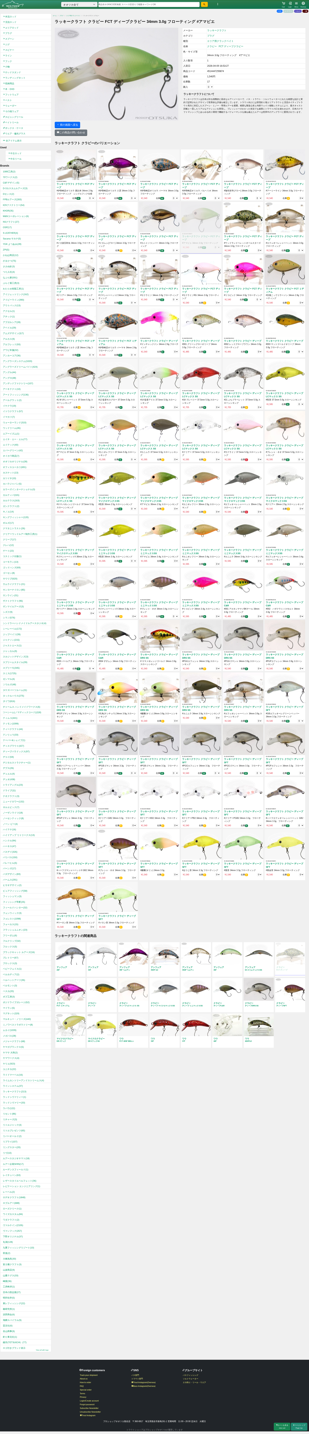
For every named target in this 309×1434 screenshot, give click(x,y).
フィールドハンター (15, 907)
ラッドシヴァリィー (14, 1097)
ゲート (8, 550)
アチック (9, 316)
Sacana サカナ (12, 238)
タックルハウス (13, 695)
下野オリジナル (13, 1236)
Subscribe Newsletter (89, 1408)
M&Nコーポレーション (16, 216)
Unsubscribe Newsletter (90, 1412)
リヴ (7, 1153)
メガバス (9, 1036)
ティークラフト (13, 729)
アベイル (9, 327)
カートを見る (283, 1426)
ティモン (11, 723)
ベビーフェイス (12, 968)
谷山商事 (9, 1331)
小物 (7, 66)
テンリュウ (10, 734)
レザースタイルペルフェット (19, 1180)
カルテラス (11, 500)
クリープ (9, 539)
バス (279, 11)
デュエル (9, 773)
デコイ (8, 757)
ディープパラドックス (16, 751)
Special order (86, 1390)
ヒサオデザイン (12, 885)
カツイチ (9, 478)
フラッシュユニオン (15, 930)
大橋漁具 (9, 1258)
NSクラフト (11, 222)
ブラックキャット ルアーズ (19, 952)
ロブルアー (11, 1203)
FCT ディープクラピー (231, 46)
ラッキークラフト (14, 1091)
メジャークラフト (14, 1041)
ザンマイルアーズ (13, 606)
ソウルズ (9, 684)
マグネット (11, 1013)
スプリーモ (11, 668)
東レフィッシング (14, 1303)
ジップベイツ (12, 634)
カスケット (10, 472)
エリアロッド (12, 27)
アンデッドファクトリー (18, 383)
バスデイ (10, 852)
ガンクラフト (11, 506)
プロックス (10, 963)
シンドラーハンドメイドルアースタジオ (24, 623)
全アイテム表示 (13, 140)
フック (8, 61)
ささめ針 (9, 266)
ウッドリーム (12, 428)
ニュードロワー (13, 801)
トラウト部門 (137, 1379)
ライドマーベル (13, 1074)
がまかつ (9, 261)
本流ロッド (10, 16)
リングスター (12, 1147)
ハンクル (9, 840)
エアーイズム (11, 433)
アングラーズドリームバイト (20, 367)
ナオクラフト (11, 796)
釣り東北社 (10, 1337)
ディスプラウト (13, 746)
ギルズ (8, 523)
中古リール (16, 159)
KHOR (8, 210)
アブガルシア (12, 322)
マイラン (9, 1008)
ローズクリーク (12, 1208)
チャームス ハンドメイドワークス (21, 707)
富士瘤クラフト (12, 1264)
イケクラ (9, 405)
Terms (82, 1393)
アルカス (9, 339)
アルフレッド (12, 344)
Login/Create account (89, 1401)
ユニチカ (9, 1069)
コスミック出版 (12, 556)
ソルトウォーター (190, 1379)
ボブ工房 (9, 996)
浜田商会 (9, 1314)
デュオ (9, 779)
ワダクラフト (11, 1219)
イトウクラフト (13, 411)
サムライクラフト (14, 584)
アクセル (9, 311)
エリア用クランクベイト (73, 15)
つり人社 (9, 272)
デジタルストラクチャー (17, 762)
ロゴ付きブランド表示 (26, 1349)
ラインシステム (13, 1086)
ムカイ (9, 1030)
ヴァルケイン (13, 1225)
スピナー (9, 50)
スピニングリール (14, 117)
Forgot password (87, 1404)
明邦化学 (9, 1297)
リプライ (10, 1141)
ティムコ (10, 718)
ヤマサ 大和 (10, 1052)
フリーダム (10, 935)
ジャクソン (11, 640)
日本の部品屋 (12, 1292)
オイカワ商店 (11, 456)
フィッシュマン (12, 896)
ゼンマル (9, 679)
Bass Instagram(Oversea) (144, 1386)
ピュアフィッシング (15, 891)
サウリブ (10, 578)
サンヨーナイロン (14, 589)
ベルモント (10, 985)
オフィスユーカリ (14, 467)
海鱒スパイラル (12, 1320)
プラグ (8, 33)
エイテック (10, 444)
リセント (9, 1113)
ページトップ (300, 1426)
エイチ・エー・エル (15, 439)
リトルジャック (12, 1125)
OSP (7, 227)
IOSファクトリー (13, 205)
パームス (10, 879)
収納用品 (9, 83)
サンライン (10, 595)
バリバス (10, 857)
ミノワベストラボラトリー (18, 1024)
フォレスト (12, 918)
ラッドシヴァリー (14, 1102)
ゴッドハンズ (12, 567)
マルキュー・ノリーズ (17, 1019)
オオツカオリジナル (15, 461)
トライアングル (13, 785)
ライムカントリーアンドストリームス (23, 1080)
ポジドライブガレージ (16, 1002)
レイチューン (12, 1175)
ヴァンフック (12, 1231)
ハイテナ (9, 829)
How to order (85, 1382)
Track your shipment (89, 1375)
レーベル (9, 1192)
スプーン (9, 39)
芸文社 (8, 1325)
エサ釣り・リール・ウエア (194, 1382)
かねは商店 (10, 255)
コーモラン (10, 562)
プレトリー (10, 957)
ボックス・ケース (14, 128)
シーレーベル (12, 628)
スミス (9, 673)
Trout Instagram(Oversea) (144, 1382)
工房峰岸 (9, 1286)
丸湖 (8, 1242)
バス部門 (135, 1375)
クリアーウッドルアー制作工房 (20, 534)
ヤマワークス (11, 1058)
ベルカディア (11, 974)
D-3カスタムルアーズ (15, 188)
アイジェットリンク (16, 294)
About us (84, 1379)
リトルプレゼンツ (14, 1130)
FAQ (82, 1386)
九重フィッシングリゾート (18, 1247)
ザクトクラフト (13, 601)
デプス (8, 768)
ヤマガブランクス (13, 1047)
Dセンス (8, 194)
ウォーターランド (14, 422)
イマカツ (9, 417)
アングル (9, 372)
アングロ (9, 378)
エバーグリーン (13, 450)
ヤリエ (9, 1063)
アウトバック (12, 305)
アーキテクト (12, 389)
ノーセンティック (13, 818)
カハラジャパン (12, 483)
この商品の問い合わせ (72, 132)
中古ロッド (16, 153)
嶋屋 (7, 1281)
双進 (6, 1253)
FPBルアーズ (12, 199)
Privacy (83, 1397)
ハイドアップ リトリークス (19, 835)
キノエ (8, 511)
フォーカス (10, 924)
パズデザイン (12, 874)
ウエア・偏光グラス (15, 133)
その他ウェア (12, 111)
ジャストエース (12, 645)
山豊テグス (10, 1275)
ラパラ (9, 1108)
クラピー (212, 46)
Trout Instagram (88, 1415)
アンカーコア (12, 355)
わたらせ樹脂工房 (13, 288)
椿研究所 (9, 1309)
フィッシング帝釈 (14, 902)
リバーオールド (12, 1136)
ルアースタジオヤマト (16, 1158)
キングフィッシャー (16, 517)
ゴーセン (9, 573)
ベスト (8, 100)
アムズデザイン (13, 333)
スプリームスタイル (15, 662)
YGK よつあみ (12, 244)
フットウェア (12, 94)
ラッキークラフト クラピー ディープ (159, 341)
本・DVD (9, 89)
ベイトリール (12, 122)
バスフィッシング (190, 1375)
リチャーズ (10, 1119)
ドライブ (9, 790)
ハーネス (9, 846)
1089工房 (9, 171)
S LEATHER (10, 233)
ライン (8, 55)
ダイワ (9, 701)
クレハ (8, 545)
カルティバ (11, 495)
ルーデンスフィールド (15, 1169)
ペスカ (8, 991)
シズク (8, 612)
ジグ (7, 44)
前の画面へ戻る (68, 124)
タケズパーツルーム (15, 690)
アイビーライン (13, 299)
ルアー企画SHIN (13, 1164)
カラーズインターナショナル (19, 489)
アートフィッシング (16, 394)
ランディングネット (15, 78)
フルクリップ (12, 941)
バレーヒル (10, 863)
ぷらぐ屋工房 (11, 283)
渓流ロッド (10, 22)
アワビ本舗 (10, 350)
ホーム (55, 15)
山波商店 (9, 1270)
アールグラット (12, 400)
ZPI (6, 249)
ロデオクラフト (14, 1197)
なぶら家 (10, 277)
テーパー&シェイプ (14, 740)
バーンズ (9, 868)
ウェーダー (10, 105)
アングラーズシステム (17, 361)
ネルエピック (11, 807)
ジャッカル (10, 651)
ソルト (298, 11)
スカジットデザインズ (15, 656)
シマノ (9, 617)
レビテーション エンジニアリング (21, 1186)
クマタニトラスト (14, 528)
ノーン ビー (10, 824)
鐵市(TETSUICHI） (15, 1342)
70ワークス (10, 177)
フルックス (10, 946)
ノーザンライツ (13, 812)
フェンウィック (12, 913)
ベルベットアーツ (14, 980)
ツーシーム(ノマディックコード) (22, 712)
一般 (305, 11)
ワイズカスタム (13, 1214)
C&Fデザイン (11, 182)
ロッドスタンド (13, 72)
